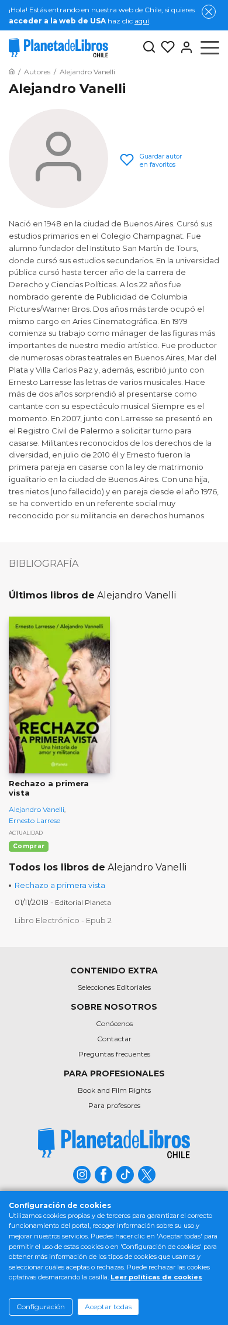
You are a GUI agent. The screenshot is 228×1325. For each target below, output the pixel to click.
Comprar (28, 846)
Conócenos (114, 1023)
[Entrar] (184, 47)
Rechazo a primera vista (60, 885)
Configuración (40, 1306)
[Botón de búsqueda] (149, 48)
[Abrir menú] (210, 47)
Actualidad (26, 833)
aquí (141, 20)
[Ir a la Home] (12, 71)
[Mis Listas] (165, 47)
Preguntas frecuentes (114, 1053)
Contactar (114, 1038)
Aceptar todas (108, 1306)
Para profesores (114, 1105)
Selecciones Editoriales (114, 987)
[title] (114, 1143)
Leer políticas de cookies (156, 1277)
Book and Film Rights (114, 1090)
